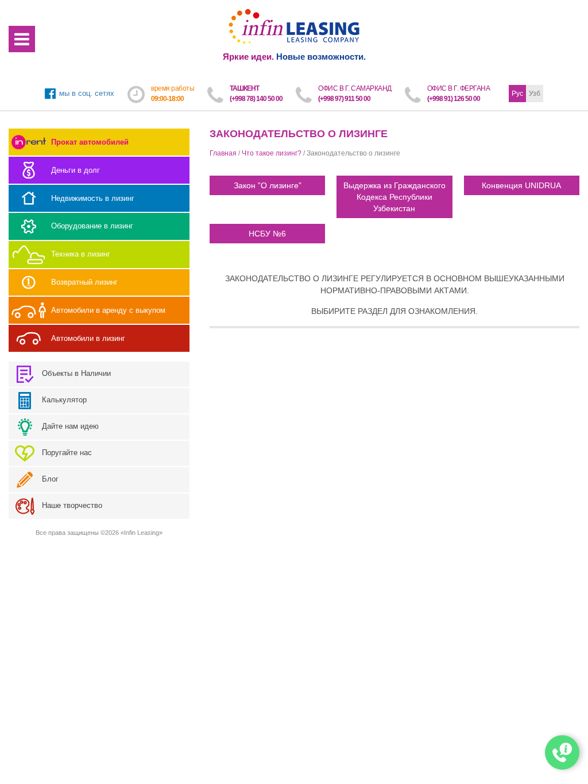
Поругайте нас (66, 452)
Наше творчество (71, 505)
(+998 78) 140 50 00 (256, 99)
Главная (223, 153)
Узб (534, 94)
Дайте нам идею (69, 426)
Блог (49, 479)
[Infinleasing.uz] (294, 27)
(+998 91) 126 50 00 (453, 99)
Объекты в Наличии (75, 373)
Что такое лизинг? (271, 153)
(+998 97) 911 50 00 (344, 99)
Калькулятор (63, 399)
